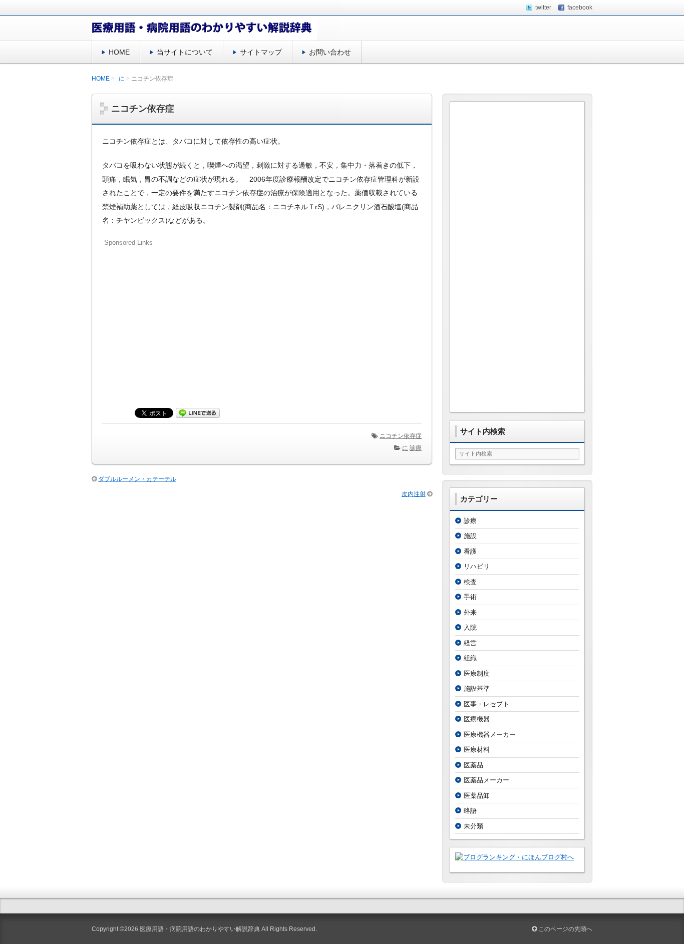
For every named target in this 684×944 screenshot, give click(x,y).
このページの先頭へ (564, 928)
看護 (470, 551)
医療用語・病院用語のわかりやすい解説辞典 (200, 928)
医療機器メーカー (490, 734)
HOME (119, 52)
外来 (470, 612)
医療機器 (477, 719)
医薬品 (473, 765)
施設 (470, 536)
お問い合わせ (330, 52)
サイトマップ (261, 52)
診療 (416, 447)
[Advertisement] (262, 318)
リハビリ (477, 566)
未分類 (473, 826)
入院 (470, 627)
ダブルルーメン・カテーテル (137, 479)
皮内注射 (414, 494)
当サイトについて (185, 52)
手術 (470, 597)
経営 (470, 643)
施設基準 (477, 688)
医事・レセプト (486, 704)
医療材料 (477, 749)
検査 (470, 582)
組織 (470, 658)
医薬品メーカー (486, 780)
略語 (470, 810)
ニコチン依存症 (401, 435)
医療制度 (477, 673)
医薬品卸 (477, 795)
